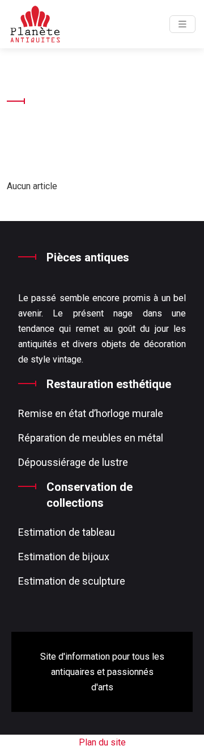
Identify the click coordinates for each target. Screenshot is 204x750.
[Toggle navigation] (182, 24)
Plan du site (102, 742)
